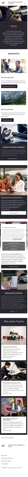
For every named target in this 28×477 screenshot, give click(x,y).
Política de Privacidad (17, 239)
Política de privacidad (6, 458)
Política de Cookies (6, 461)
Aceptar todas (13, 246)
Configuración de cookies (13, 243)
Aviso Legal (4, 455)
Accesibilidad (4, 463)
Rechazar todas (14, 249)
